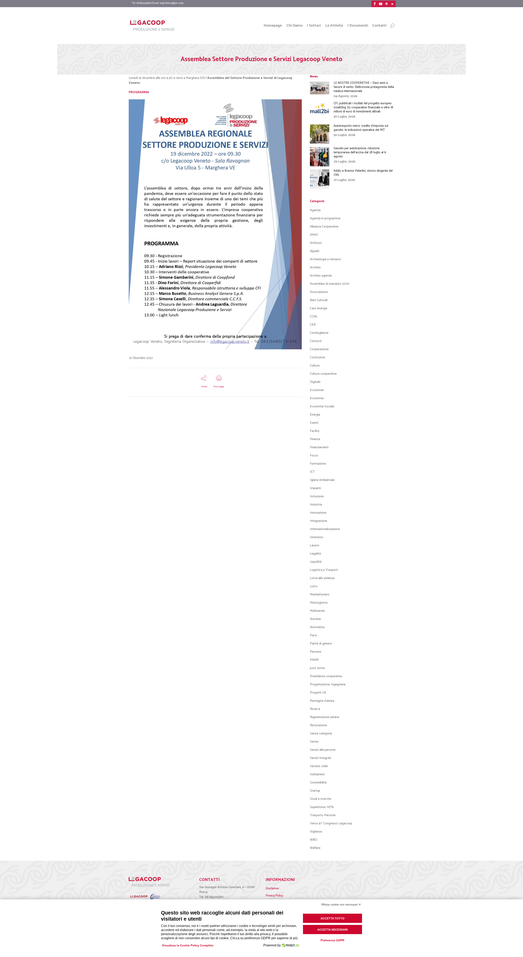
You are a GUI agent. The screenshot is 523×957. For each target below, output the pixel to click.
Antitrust (316, 243)
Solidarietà (317, 774)
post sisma (317, 668)
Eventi (314, 423)
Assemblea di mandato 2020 (329, 284)
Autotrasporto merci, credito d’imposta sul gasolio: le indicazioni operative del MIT (361, 127)
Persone (315, 651)
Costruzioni (317, 357)
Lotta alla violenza (322, 578)
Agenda (315, 210)
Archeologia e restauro (325, 259)
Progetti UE (318, 692)
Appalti (314, 251)
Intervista (316, 537)
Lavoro (314, 545)
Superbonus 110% (322, 807)
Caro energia (318, 308)
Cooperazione (319, 349)
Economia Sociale (322, 406)
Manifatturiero (319, 594)
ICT (312, 472)
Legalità (315, 553)
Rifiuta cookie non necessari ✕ (341, 904)
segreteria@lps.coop (171, 3)
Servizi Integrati (320, 758)
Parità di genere (321, 643)
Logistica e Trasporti (324, 570)
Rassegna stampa (322, 701)
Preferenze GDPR (332, 940)
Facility (314, 431)
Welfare (315, 848)
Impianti (315, 488)
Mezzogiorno (319, 602)
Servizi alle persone (322, 750)
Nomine (315, 619)
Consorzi (316, 341)
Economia (317, 390)
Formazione (318, 463)
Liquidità (316, 562)
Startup (315, 790)
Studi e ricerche (320, 799)
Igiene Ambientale (322, 480)
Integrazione (318, 521)
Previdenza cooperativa (326, 676)
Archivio (315, 267)
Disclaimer (272, 888)
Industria (316, 504)
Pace (313, 635)
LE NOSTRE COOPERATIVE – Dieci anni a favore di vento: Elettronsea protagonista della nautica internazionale (364, 87)
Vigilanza (316, 831)
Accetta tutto (332, 918)
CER (313, 324)
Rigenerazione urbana (324, 717)
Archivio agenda (321, 275)
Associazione (319, 292)
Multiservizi (317, 611)
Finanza (315, 439)
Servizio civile (319, 766)
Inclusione (317, 496)
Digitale (315, 382)
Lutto (313, 586)
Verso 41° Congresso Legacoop (331, 823)
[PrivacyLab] (290, 945)
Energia (315, 414)
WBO (313, 840)
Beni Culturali (318, 300)
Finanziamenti (319, 447)
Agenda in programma (325, 218)
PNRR (314, 660)
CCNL (314, 316)
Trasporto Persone (322, 815)
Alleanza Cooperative (324, 226)
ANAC (314, 235)
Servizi (314, 741)
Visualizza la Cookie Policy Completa (187, 945)
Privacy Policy (274, 895)
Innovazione (318, 512)
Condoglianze (319, 333)
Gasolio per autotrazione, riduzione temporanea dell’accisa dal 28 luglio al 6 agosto (360, 152)
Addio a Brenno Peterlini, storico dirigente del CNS (363, 172)
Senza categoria (321, 733)
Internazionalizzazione (325, 529)
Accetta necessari (332, 929)
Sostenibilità (318, 782)
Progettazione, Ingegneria (327, 684)
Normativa (317, 627)
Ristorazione (318, 725)
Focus (314, 455)
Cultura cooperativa (323, 374)
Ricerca (315, 709)
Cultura (315, 365)
